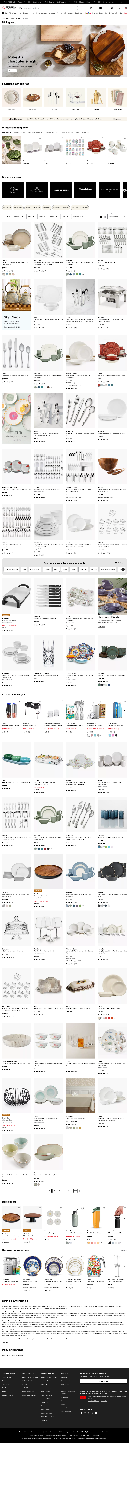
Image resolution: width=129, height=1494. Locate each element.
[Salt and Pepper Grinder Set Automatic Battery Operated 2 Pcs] (11, 710)
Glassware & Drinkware (61, 207)
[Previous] (4, 240)
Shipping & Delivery (7, 1395)
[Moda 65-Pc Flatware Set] (112, 240)
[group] (64, 51)
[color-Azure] (99, 847)
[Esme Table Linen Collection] (80, 1095)
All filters (121, 563)
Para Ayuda (5, 1388)
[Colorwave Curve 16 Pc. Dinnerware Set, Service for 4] (48, 814)
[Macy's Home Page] (9, 8)
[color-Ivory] (77, 1128)
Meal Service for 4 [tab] (35, 132)
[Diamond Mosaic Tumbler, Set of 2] (53, 710)
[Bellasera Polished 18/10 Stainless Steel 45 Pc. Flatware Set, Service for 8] (48, 240)
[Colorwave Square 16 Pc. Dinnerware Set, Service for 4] (48, 353)
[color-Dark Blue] (105, 906)
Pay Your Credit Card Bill (29, 1395)
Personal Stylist (45, 1398)
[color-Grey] (3, 906)
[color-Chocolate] (48, 387)
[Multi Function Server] (16, 596)
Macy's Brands (45, 1391)
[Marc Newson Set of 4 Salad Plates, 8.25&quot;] (112, 410)
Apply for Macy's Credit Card (30, 1377)
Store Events (44, 1406)
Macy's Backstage (46, 1388)
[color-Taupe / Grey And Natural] (3, 274)
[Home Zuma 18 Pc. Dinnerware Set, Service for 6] (112, 871)
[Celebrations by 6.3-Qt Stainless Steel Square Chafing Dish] (112, 297)
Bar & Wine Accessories (80, 207)
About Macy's (64, 1377)
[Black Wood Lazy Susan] (48, 871)
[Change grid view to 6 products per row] (105, 217)
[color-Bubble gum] (113, 735)
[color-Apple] (77, 274)
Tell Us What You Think (47, 1416)
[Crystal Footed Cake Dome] (16, 928)
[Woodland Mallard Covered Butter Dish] (80, 986)
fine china (107, 1331)
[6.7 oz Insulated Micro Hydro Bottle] (117, 1217)
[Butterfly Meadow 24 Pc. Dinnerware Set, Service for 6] (112, 1041)
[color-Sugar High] (95, 1243)
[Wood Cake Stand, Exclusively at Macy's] (32, 1217)
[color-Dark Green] (112, 385)
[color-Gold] (80, 1128)
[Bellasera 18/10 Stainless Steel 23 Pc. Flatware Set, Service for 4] (80, 814)
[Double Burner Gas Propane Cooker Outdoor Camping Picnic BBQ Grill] (32, 710)
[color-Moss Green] (74, 1128)
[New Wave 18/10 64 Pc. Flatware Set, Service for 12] (80, 466)
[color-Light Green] (105, 685)
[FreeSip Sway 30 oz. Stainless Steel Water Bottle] (96, 1217)
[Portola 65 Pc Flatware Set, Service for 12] (16, 353)
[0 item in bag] (125, 8)
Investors (63, 1388)
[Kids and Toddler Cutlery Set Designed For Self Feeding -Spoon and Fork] (75, 710)
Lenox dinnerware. (83, 1326)
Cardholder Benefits (27, 1380)
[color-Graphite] (48, 849)
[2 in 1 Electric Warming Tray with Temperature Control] (48, 759)
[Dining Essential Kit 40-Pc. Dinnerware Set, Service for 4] (112, 928)
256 (75, 1191)
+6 (83, 274)
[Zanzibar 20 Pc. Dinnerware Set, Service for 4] (80, 652)
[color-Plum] (77, 906)
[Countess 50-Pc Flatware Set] (16, 522)
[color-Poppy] (112, 1018)
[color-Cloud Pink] (119, 1243)
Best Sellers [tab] (6, 132)
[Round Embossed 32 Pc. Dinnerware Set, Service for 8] (32, 147)
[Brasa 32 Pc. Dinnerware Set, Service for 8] (112, 652)
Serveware (46, 207)
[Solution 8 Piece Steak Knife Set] (48, 596)
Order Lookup (6, 1384)
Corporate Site (65, 1384)
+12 (101, 735)
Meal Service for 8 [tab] (51, 132)
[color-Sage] (10, 906)
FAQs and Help (6, 1377)
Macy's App (44, 1384)
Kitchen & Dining (16, 18)
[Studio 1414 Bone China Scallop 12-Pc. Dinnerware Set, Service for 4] (112, 1095)
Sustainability (64, 1408)
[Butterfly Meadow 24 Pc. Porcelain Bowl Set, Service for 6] (117, 147)
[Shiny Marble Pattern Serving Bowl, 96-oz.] (16, 1041)
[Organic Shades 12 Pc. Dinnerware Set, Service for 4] (16, 240)
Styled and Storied (66, 1411)
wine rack (17, 1315)
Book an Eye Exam (46, 1413)
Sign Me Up (103, 1381)
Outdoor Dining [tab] (19, 132)
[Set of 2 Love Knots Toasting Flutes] (117, 1266)
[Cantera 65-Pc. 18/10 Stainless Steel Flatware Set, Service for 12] (48, 410)
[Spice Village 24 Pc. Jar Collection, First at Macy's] (75, 147)
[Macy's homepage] (3, 18)
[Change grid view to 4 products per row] (101, 217)
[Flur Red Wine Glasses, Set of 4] (48, 928)
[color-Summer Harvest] (92, 1243)
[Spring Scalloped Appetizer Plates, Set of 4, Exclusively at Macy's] (53, 1217)
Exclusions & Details (93, 1401)
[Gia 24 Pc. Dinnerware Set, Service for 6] (96, 147)
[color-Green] (10, 274)
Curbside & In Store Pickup (49, 1377)
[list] (64, 51)
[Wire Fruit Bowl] (16, 1095)
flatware (21, 1326)
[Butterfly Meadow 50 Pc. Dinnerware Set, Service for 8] (80, 596)
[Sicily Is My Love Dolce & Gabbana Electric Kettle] (96, 1266)
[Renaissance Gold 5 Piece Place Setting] (53, 1266)
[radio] (3, 274)
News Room (64, 1400)
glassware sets (49, 1313)
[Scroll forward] (123, 569)
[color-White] (45, 387)
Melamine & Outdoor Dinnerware (12, 1355)
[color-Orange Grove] (88, 1243)
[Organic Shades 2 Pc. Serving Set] (48, 1152)
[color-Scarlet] (109, 1018)
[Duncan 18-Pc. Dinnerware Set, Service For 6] (48, 297)
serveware (109, 1315)
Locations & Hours (46, 1380)
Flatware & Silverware (33, 207)
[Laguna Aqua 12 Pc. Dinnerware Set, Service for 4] (48, 1095)
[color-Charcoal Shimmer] (98, 735)
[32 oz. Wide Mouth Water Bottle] (75, 1217)
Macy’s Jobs (64, 1397)
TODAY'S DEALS (9, 2)
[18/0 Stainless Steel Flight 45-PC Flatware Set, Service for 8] (16, 814)
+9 (83, 905)
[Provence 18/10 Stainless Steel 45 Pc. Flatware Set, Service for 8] (16, 986)
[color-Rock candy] (110, 735)
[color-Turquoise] (80, 274)
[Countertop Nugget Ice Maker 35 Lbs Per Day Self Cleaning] (11, 1266)
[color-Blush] (7, 906)
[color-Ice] (74, 274)
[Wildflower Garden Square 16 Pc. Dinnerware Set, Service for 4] (80, 759)
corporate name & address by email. (96, 1438)
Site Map (63, 1404)
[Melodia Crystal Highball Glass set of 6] (48, 652)
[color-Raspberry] (45, 849)
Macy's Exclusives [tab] (82, 132)
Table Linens (18, 207)
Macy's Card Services (28, 1391)
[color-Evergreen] (105, 847)
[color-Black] (102, 685)
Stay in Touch (45, 1402)
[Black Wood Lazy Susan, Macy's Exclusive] (11, 1217)
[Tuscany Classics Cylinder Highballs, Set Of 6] (80, 1041)
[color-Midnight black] (116, 735)
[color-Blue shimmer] (95, 735)
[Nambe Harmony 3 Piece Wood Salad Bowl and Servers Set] (112, 466)
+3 (51, 849)
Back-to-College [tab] (67, 132)
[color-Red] (99, 385)
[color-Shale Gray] (113, 1243)
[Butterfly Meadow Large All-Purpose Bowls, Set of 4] (48, 1041)
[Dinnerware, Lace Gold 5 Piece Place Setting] (75, 1266)
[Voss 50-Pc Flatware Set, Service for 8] (48, 466)
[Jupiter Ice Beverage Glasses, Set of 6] (112, 814)
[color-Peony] (105, 1018)
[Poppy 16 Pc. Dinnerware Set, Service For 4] (16, 466)
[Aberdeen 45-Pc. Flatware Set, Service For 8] (80, 410)
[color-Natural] (38, 1184)
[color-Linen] (99, 1018)
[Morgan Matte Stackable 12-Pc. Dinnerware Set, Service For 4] (48, 522)
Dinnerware (7, 207)
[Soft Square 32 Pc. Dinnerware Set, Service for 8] (53, 147)
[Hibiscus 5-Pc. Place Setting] (32, 1266)
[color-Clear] (102, 847)
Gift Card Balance (27, 1388)
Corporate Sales (65, 1380)
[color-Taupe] (70, 1128)
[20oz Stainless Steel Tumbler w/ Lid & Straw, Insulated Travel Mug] (96, 710)
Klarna (4, 1380)
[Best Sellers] (11, 150)
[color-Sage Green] (67, 1243)
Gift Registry (44, 1420)
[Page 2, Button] (79, 1191)
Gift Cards (24, 1384)
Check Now (104, 1401)
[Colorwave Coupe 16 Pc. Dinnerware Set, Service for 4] (80, 240)
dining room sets (57, 1331)
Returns (4, 1391)
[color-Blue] (7, 274)
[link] (32, 162)
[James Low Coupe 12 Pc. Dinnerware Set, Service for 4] (16, 652)
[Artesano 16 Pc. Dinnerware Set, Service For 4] (80, 928)
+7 (114, 847)
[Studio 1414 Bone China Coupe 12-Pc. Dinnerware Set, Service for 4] (80, 522)
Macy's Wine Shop (46, 1395)
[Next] (124, 147)
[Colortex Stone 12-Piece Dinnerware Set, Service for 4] (16, 871)
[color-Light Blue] (102, 385)
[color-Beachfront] (98, 1243)
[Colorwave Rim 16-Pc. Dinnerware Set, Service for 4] (80, 871)
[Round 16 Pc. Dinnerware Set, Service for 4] (48, 986)
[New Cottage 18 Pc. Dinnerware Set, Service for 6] (80, 353)
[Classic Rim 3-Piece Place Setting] (112, 986)
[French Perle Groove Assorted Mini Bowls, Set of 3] (16, 1152)
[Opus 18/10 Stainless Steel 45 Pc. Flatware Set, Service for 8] (112, 522)
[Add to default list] (40, 138)
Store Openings (45, 1409)
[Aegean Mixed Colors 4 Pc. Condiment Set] (16, 759)
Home (7, 18)
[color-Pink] (13, 274)
